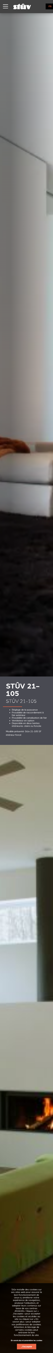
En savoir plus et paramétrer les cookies (26, 1340)
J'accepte (26, 1346)
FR (50, 6)
